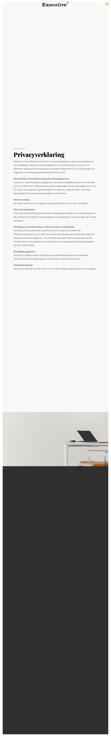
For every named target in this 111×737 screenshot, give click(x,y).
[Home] (55, 3)
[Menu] (107, 4)
